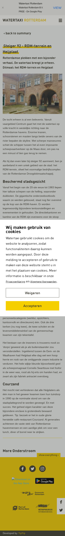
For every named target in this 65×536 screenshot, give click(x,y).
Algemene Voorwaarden (43, 281)
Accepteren (32, 305)
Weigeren (32, 293)
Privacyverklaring (15, 281)
